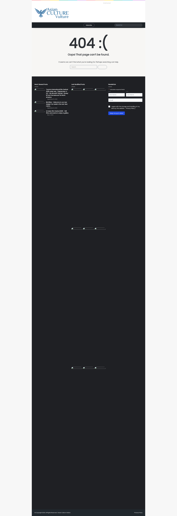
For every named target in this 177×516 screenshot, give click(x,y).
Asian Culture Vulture (64, 513)
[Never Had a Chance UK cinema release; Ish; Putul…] (76, 297)
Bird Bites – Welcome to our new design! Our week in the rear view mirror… (56, 104)
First (109, 91)
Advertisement (107, 3)
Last (127, 91)
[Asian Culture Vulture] (52, 13)
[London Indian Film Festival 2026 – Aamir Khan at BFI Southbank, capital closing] (100, 436)
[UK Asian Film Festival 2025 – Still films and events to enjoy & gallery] (40, 113)
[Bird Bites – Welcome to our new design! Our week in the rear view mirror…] (40, 104)
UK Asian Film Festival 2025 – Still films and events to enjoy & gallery (57, 112)
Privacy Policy (130, 108)
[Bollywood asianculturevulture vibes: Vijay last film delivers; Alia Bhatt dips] (88, 231)
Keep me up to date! (116, 113)
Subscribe (89, 25)
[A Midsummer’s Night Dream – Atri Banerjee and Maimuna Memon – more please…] (88, 370)
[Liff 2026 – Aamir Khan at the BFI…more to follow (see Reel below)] (76, 370)
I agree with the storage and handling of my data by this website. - (125, 107)
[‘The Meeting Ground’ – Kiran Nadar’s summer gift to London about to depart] (100, 158)
